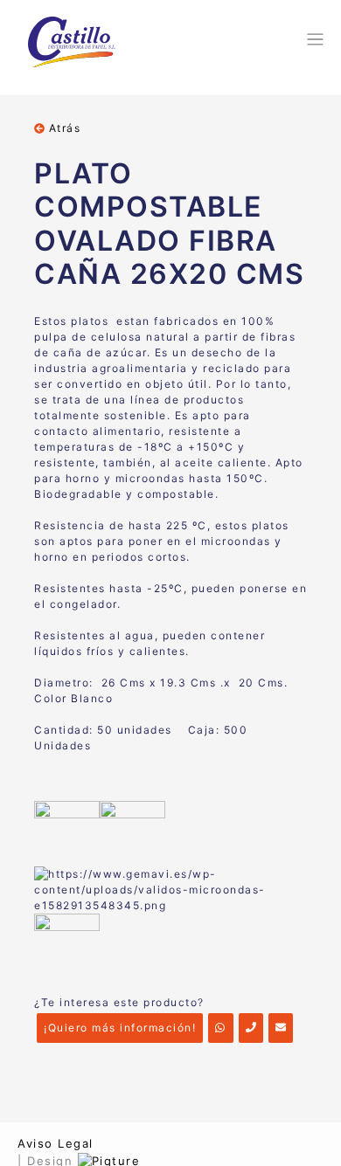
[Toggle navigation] (312, 39)
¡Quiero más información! (120, 1027)
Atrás (62, 128)
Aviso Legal (55, 1143)
